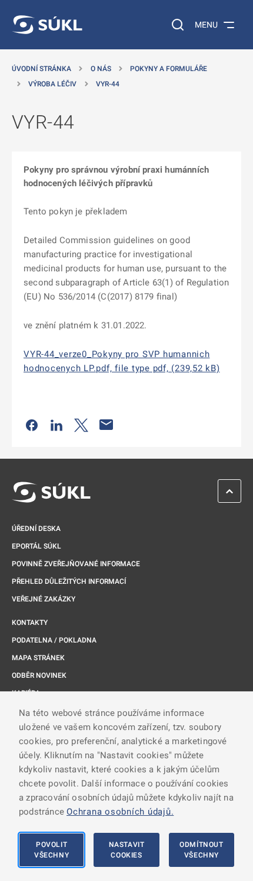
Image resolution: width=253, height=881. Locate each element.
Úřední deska (36, 528)
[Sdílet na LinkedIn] (56, 424)
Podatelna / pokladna (54, 640)
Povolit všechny (51, 849)
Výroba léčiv (52, 84)
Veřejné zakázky (43, 599)
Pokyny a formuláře (168, 69)
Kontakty (30, 622)
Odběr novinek (39, 675)
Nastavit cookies (127, 849)
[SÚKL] (47, 24)
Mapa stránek (38, 658)
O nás (101, 69)
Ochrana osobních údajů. (120, 811)
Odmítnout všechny (201, 849)
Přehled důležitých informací (69, 581)
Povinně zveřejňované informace (76, 564)
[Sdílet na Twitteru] (81, 424)
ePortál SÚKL (36, 546)
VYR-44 (107, 84)
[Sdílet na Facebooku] (32, 424)
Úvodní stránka (41, 69)
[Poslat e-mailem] (106, 424)
